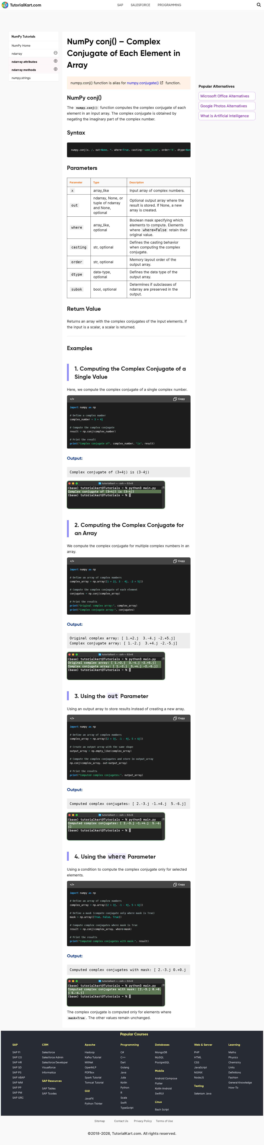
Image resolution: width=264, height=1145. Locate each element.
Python (125, 1087)
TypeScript (127, 1107)
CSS (196, 1062)
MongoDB (161, 1052)
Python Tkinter (93, 1103)
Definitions (234, 1072)
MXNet (89, 1062)
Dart (123, 1062)
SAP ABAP (18, 1077)
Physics (233, 1057)
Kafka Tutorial (93, 1057)
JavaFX (89, 1098)
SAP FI (16, 1052)
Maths (232, 1052)
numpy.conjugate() (143, 83)
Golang (125, 1067)
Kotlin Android (163, 1088)
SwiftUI (159, 1093)
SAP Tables (49, 1088)
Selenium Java (202, 1093)
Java (123, 1072)
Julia (123, 1077)
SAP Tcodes (49, 1093)
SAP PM (17, 1092)
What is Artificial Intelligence (224, 116)
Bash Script (162, 1109)
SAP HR (17, 1062)
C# (122, 1052)
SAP (120, 5)
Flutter (159, 1083)
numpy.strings (21, 78)
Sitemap (99, 1121)
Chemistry (234, 1062)
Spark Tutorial (93, 1077)
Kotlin (124, 1082)
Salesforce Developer (55, 1062)
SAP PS (16, 1072)
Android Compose (166, 1078)
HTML (198, 1057)
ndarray (17, 53)
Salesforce (140, 5)
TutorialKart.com (25, 5)
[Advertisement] (132, 20)
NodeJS (199, 1077)
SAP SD (17, 1067)
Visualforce (48, 1067)
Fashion (233, 1077)
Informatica (49, 1072)
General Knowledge (240, 1082)
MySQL (159, 1057)
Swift (124, 1102)
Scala (124, 1097)
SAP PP (16, 1087)
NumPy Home (21, 45)
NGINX (198, 1072)
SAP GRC (18, 1097)
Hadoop (90, 1052)
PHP (196, 1052)
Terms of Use (164, 1121)
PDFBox (89, 1072)
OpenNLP (90, 1067)
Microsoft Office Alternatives (224, 96)
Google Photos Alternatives (223, 106)
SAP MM (17, 1082)
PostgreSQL (162, 1062)
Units (231, 1067)
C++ (123, 1057)
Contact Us (121, 1121)
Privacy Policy (143, 1121)
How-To (233, 1087)
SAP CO (17, 1057)
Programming (169, 5)
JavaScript (200, 1067)
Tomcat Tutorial (94, 1082)
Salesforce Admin (52, 1057)
